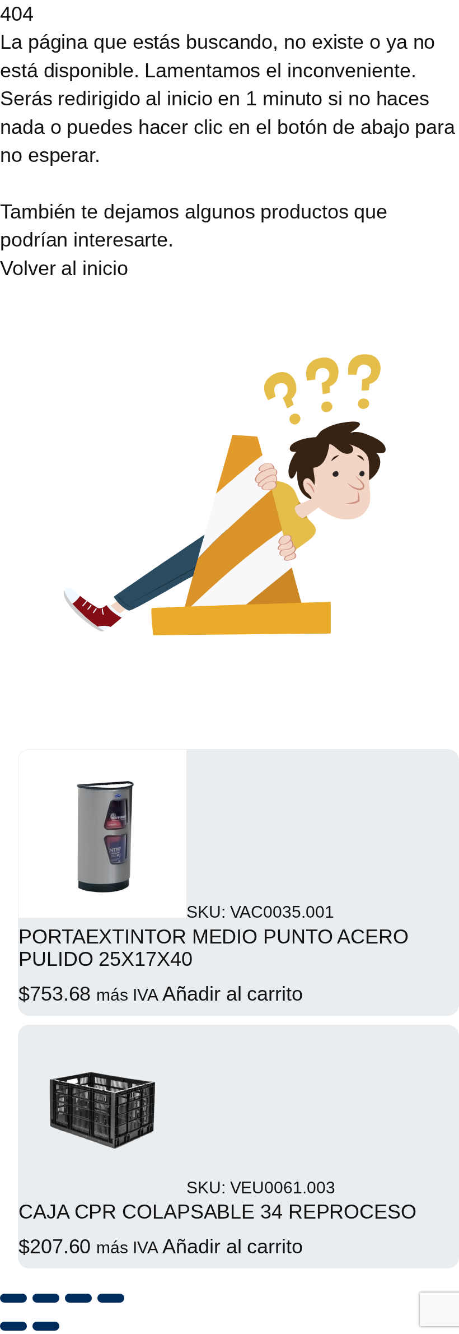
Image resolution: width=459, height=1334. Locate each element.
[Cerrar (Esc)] (110, 1298)
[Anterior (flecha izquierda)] (13, 1326)
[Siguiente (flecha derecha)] (45, 1326)
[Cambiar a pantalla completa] (45, 1298)
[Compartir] (78, 1298)
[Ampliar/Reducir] (13, 1298)
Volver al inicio (64, 268)
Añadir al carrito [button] (232, 993)
